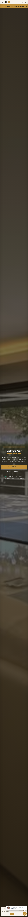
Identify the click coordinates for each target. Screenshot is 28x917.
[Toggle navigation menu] (2, 2)
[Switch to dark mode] (22, 2)
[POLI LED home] (7, 2)
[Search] (20, 2)
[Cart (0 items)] (25, 2)
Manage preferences (6, 914)
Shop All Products (13, 467)
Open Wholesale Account (14, 471)
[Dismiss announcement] (26, 6)
